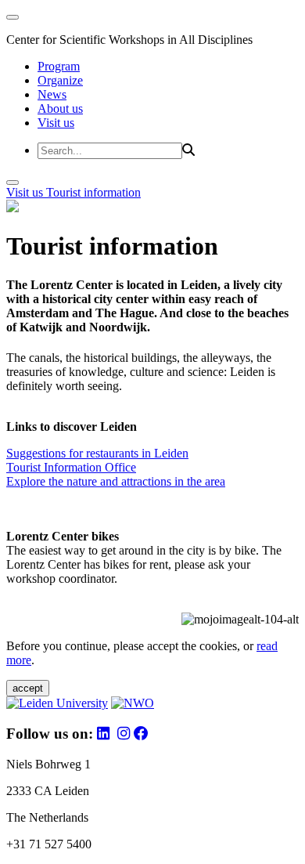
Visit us (56, 122)
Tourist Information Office (71, 467)
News (52, 94)
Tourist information (93, 192)
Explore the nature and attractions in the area (115, 481)
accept (28, 688)
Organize (60, 80)
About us (60, 108)
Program (59, 66)
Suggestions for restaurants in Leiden (97, 453)
